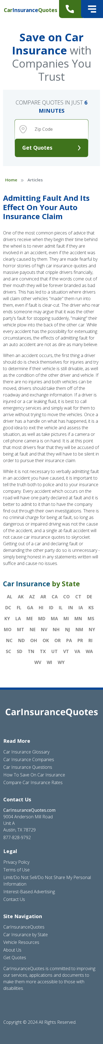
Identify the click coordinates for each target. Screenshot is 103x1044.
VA (77, 651)
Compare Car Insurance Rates (33, 782)
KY (7, 619)
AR (43, 597)
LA (18, 619)
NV (44, 630)
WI (49, 662)
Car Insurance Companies (28, 759)
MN (78, 619)
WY (61, 662)
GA (30, 608)
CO (66, 597)
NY (92, 630)
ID (51, 608)
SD (19, 651)
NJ (67, 630)
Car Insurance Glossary (26, 752)
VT (66, 651)
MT (20, 630)
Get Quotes (37, 147)
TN (31, 651)
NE (32, 630)
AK (21, 597)
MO (8, 630)
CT (78, 597)
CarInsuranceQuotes (23, 927)
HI (41, 608)
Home (11, 179)
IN (70, 608)
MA (54, 619)
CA (55, 597)
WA (89, 651)
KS (91, 608)
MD (41, 619)
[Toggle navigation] (92, 9)
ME (29, 619)
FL (19, 608)
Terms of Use (16, 870)
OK (46, 640)
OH (33, 640)
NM (79, 630)
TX (43, 651)
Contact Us (14, 899)
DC (8, 608)
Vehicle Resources (21, 942)
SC (8, 651)
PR (80, 640)
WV (37, 662)
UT (54, 651)
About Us (12, 950)
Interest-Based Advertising (29, 892)
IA (81, 608)
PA (69, 640)
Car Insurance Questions (27, 767)
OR (57, 640)
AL (9, 597)
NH (56, 630)
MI (66, 619)
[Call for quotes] (71, 9)
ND (21, 640)
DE (89, 597)
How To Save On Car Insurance (34, 775)
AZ (32, 597)
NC (9, 640)
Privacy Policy (16, 862)
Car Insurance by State (25, 935)
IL (61, 608)
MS (91, 619)
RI (90, 640)
